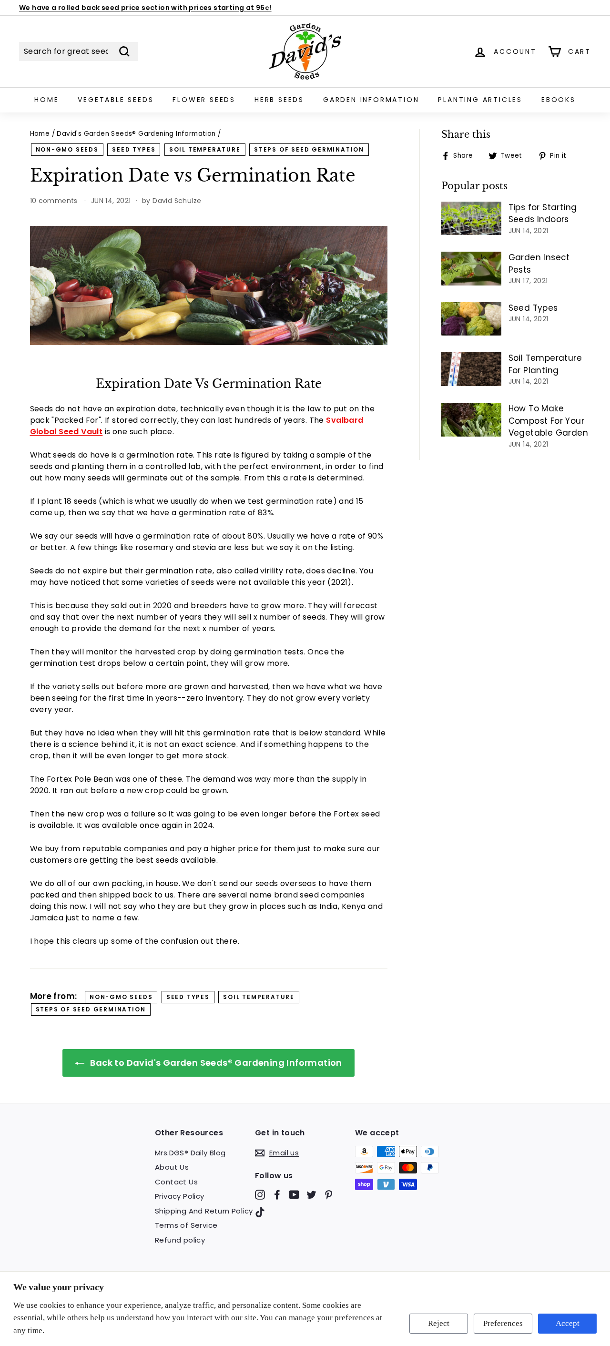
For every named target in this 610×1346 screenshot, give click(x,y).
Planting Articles (480, 99)
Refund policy (180, 1240)
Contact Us (176, 1182)
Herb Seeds (279, 99)
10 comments (55, 200)
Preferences (503, 1323)
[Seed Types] (471, 319)
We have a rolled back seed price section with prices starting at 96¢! (145, 7)
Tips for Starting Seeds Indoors (542, 213)
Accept (568, 1323)
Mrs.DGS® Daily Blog (190, 1153)
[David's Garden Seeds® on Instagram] (260, 1194)
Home (46, 99)
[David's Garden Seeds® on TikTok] (260, 1212)
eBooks (558, 99)
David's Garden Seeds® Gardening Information (136, 133)
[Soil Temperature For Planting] (471, 369)
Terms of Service (186, 1225)
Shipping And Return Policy (204, 1211)
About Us (172, 1167)
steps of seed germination (309, 149)
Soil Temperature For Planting (545, 364)
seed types (133, 149)
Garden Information (371, 99)
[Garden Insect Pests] (471, 269)
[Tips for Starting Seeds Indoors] (471, 218)
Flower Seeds (204, 99)
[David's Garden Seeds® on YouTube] (294, 1194)
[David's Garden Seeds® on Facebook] (277, 1194)
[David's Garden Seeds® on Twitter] (311, 1194)
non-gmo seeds (67, 149)
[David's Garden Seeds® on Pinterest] (329, 1194)
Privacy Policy (179, 1196)
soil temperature (205, 149)
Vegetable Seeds (115, 99)
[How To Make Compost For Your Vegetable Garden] (471, 420)
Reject (438, 1323)
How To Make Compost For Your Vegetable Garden (548, 420)
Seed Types (533, 308)
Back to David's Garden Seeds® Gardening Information (215, 1063)
